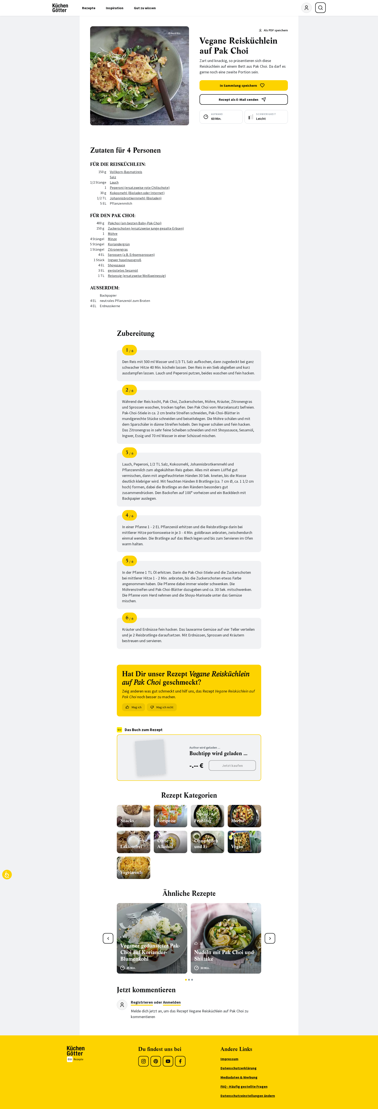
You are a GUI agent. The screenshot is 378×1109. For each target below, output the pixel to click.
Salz (113, 177)
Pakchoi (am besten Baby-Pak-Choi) (134, 223)
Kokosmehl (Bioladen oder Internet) (137, 193)
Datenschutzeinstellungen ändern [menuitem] (247, 1095)
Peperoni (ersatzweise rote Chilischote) (140, 187)
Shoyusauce (116, 265)
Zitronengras (118, 249)
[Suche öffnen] (320, 7)
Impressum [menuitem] (229, 1059)
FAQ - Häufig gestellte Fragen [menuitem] (244, 1086)
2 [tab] (189, 980)
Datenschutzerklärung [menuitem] (238, 1068)
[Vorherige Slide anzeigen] (108, 938)
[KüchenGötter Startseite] (60, 8)
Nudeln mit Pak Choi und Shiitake (224, 955)
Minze (112, 239)
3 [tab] (192, 980)
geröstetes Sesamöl (123, 270)
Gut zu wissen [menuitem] (145, 8)
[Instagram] (143, 1061)
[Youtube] (168, 1061)
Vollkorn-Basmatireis (126, 172)
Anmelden (172, 1002)
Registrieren (142, 1002)
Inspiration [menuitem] (114, 8)
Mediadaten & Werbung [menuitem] (238, 1077)
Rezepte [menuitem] (88, 8)
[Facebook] (180, 1061)
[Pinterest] (155, 1061)
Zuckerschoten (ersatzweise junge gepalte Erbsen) (146, 228)
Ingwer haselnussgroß (124, 260)
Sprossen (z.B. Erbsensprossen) (131, 254)
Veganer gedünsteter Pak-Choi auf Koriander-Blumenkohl (150, 952)
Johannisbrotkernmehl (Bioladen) (135, 198)
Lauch (114, 182)
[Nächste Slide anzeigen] (270, 938)
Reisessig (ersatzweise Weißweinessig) (137, 275)
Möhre (112, 233)
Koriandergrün (119, 244)
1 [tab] (186, 980)
